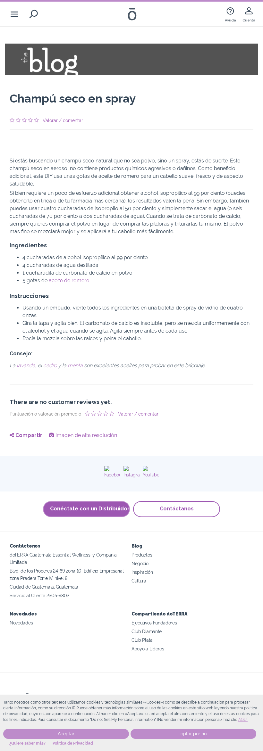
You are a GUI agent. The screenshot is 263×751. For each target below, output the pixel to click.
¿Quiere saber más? (27, 743)
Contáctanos (177, 509)
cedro (50, 365)
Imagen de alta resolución (85, 435)
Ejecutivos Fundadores (154, 622)
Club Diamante (147, 631)
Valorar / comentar (63, 120)
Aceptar (66, 733)
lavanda (26, 365)
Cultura (139, 580)
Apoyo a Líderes (148, 648)
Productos (142, 554)
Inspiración (142, 572)
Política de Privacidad (73, 743)
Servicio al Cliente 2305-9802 (39, 595)
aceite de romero (69, 280)
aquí (243, 719)
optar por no (194, 733)
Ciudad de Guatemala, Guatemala (44, 587)
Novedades (21, 622)
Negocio (140, 563)
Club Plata (142, 640)
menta (75, 365)
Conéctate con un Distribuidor (90, 509)
